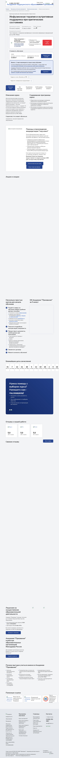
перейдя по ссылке (13, 321)
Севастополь (40, 2)
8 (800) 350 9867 (14, 3)
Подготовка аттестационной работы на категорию (37, 722)
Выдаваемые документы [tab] (29, 87)
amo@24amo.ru (40, 4)
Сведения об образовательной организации (37, 731)
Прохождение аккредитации (36, 717)
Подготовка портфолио (34, 167)
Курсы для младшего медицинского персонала (24, 726)
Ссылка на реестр (47, 42)
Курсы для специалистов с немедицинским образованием (22, 731)
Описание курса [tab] (10, 87)
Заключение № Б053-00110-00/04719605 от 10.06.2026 (19, 45)
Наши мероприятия (37, 726)
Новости (35, 728)
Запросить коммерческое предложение (20, 80)
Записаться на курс (46, 56)
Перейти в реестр (12, 656)
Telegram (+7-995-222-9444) (17, 316)
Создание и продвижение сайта (47, 751)
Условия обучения (23, 735)
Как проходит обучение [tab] (19, 88)
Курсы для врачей (23, 718)
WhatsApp (18, 315)
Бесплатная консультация (34, 163)
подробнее (46, 71)
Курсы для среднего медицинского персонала (23, 722)
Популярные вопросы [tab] (48, 87)
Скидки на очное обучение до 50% (18, 77)
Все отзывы (48, 441)
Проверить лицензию (13, 632)
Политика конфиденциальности (22, 755)
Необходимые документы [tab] (38, 87)
